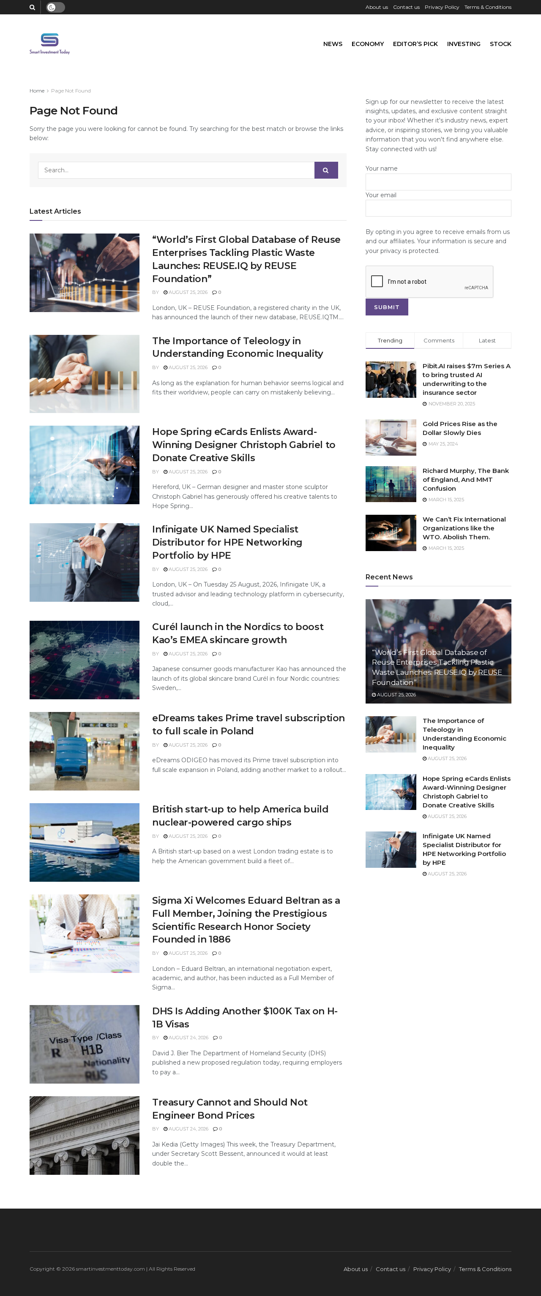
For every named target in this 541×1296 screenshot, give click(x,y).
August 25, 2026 (187, 292)
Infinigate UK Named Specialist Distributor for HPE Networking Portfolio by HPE (227, 542)
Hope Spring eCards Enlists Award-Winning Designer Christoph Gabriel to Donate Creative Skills (244, 445)
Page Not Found (71, 90)
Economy (368, 44)
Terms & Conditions (487, 7)
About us (377, 7)
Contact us (406, 7)
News (332, 44)
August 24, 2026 (187, 1038)
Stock (500, 44)
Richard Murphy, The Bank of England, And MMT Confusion (466, 479)
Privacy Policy (442, 7)
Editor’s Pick (415, 44)
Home (37, 90)
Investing (464, 44)
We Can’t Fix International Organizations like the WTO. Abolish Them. (464, 528)
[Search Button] (326, 170)
